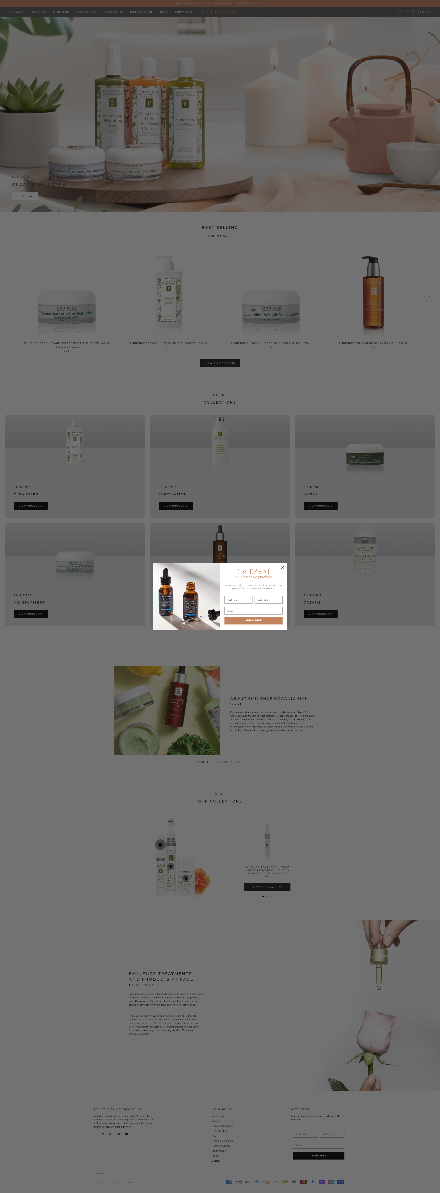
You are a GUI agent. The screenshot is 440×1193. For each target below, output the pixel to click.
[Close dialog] (283, 567)
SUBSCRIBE (253, 620)
